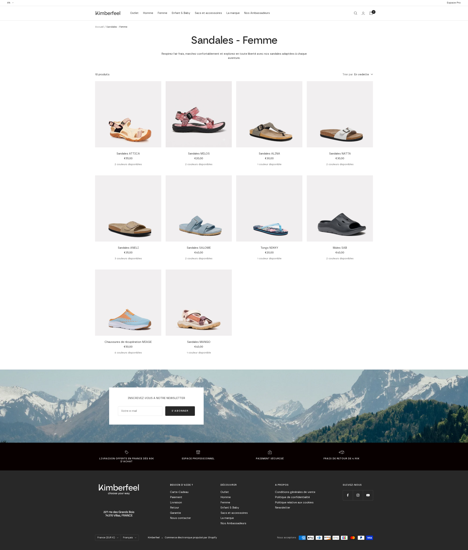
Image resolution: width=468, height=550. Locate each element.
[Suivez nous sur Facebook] (348, 495)
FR (8, 3)
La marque (233, 13)
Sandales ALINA (269, 153)
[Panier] (371, 13)
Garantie (175, 513)
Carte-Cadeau (179, 492)
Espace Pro (454, 2)
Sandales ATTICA (128, 153)
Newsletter (282, 507)
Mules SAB (340, 247)
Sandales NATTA (340, 153)
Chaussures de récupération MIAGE (128, 342)
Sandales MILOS (199, 153)
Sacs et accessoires (208, 13)
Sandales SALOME (199, 247)
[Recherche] (355, 13)
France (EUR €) (106, 537)
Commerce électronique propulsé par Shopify (191, 537)
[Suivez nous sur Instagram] (358, 495)
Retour (174, 507)
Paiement (176, 497)
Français (128, 537)
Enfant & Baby (181, 13)
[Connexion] (363, 13)
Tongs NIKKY (269, 247)
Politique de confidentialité (292, 497)
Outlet (134, 13)
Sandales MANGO (198, 342)
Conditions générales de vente (295, 492)
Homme (148, 13)
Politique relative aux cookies (294, 502)
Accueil (99, 27)
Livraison (176, 502)
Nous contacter (180, 518)
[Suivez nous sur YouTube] (368, 495)
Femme (162, 13)
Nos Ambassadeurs (257, 13)
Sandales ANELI (128, 247)
